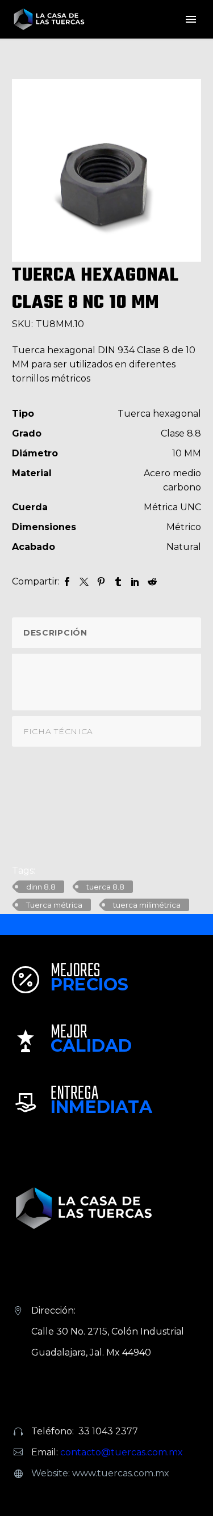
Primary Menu (191, 19)
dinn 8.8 (41, 886)
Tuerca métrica (54, 904)
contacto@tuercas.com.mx (121, 1452)
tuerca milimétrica (147, 904)
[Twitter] (84, 581)
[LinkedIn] (135, 581)
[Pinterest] (101, 581)
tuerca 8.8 (105, 886)
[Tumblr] (118, 581)
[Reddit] (152, 581)
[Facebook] (67, 581)
